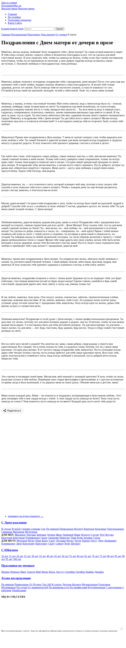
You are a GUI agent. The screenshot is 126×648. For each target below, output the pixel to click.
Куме (80, 537)
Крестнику (41, 543)
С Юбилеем (9, 550)
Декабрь (99, 572)
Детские (67, 584)
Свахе (44, 537)
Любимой (68, 534)
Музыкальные (90, 584)
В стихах (6, 529)
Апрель (31, 572)
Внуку (70, 540)
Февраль (15, 572)
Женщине (20, 534)
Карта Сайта (15, 23)
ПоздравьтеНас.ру (11, 5)
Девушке (31, 534)
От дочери (61, 34)
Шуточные (31, 531)
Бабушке (41, 534)
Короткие (89, 529)
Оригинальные (115, 529)
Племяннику (8, 543)
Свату (51, 543)
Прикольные (66, 529)
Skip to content (9, 2)
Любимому (110, 540)
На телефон (14, 17)
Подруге (86, 534)
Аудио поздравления (16, 578)
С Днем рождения (14, 522)
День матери (48, 34)
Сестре (95, 534)
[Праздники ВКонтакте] (26, 625)
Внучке (109, 534)
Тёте (102, 534)
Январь (5, 572)
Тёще (73, 537)
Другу (94, 540)
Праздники (33, 34)
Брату (45, 540)
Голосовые (104, 584)
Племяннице (33, 537)
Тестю (77, 540)
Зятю (19, 543)
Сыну (52, 540)
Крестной (6, 537)
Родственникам (96, 587)
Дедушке (61, 540)
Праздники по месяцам (17, 565)
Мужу (31, 540)
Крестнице (19, 537)
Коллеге (78, 529)
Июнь (45, 572)
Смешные (6, 531)
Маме (77, 534)
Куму (67, 543)
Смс (43, 529)
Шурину (76, 543)
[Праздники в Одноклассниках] (75, 625)
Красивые (100, 529)
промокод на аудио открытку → (25, 516)
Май (38, 572)
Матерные (18, 531)
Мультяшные (8, 587)
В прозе (16, 529)
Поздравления (19, 34)
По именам (52, 529)
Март (23, 572)
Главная (12, 14)
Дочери (51, 534)
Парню (86, 540)
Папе (38, 540)
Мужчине (22, 540)
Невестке (65, 537)
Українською (19, 590)
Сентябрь (69, 572)
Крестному (28, 543)
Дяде (101, 540)
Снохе (96, 537)
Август (60, 572)
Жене (59, 534)
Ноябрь (90, 572)
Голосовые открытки (19, 20)
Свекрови (53, 537)
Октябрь (80, 572)
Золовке (88, 537)
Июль (52, 572)
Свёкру (60, 543)
